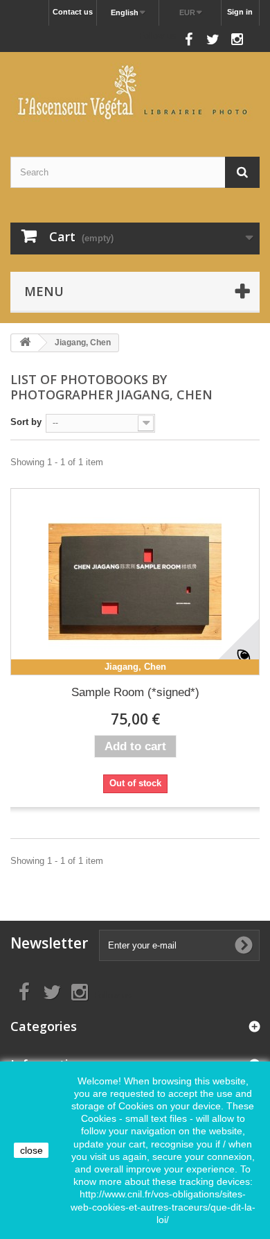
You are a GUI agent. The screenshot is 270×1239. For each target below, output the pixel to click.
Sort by (26, 422)
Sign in (240, 12)
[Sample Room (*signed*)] (135, 581)
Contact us (73, 12)
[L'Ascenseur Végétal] (135, 92)
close (31, 1150)
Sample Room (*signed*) (135, 692)
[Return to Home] (25, 343)
